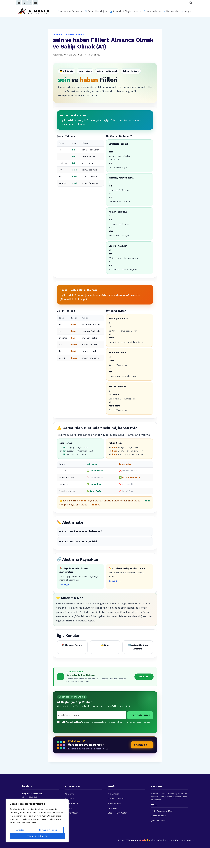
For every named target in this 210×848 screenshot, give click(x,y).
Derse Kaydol (71, 803)
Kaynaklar (112, 808)
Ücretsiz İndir (140, 715)
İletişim (188, 11)
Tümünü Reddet (48, 830)
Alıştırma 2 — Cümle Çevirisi (79, 541)
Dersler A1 (58, 34)
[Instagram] (29, 2)
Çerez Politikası (158, 820)
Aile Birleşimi (114, 794)
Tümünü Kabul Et (37, 836)
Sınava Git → (144, 677)
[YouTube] (35, 2)
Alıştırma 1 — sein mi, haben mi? (82, 531)
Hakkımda (172, 11)
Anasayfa (69, 794)
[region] (37, 820)
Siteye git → (65, 585)
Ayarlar (20, 830)
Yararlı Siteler (71, 813)
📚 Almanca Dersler (72, 645)
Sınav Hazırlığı (114, 803)
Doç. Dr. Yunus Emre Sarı (70, 55)
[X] (24, 2)
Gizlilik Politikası (158, 816)
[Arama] (191, 3)
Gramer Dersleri (75, 34)
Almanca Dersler (116, 798)
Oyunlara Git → (142, 745)
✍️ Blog (105, 645)
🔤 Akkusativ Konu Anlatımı (138, 647)
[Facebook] (18, 2)
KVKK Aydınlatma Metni (71, 722)
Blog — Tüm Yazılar (117, 813)
